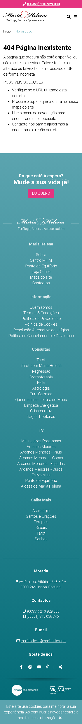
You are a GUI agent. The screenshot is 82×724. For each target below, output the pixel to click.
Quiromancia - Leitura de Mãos (41, 399)
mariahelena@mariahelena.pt (43, 641)
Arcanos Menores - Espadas (41, 463)
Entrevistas (41, 475)
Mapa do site (41, 277)
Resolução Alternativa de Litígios (41, 330)
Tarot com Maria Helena (41, 365)
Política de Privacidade (41, 318)
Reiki (41, 382)
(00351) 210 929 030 (43, 611)
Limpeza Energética (41, 405)
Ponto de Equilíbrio (41, 266)
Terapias (41, 522)
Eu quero (41, 193)
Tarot (41, 360)
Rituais (41, 527)
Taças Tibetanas (41, 416)
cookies (35, 706)
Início (7, 31)
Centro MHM (41, 260)
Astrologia (41, 388)
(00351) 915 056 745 (42, 616)
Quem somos (41, 307)
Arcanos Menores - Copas (41, 458)
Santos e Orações (41, 516)
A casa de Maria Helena (41, 486)
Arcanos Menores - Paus (41, 452)
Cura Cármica (41, 394)
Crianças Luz (41, 411)
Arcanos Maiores (41, 447)
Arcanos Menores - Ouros (41, 469)
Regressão (41, 371)
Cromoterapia (41, 377)
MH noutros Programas (41, 441)
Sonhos (41, 539)
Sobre (41, 254)
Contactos (41, 283)
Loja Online (41, 271)
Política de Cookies (41, 324)
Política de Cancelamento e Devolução (41, 336)
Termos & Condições (41, 313)
